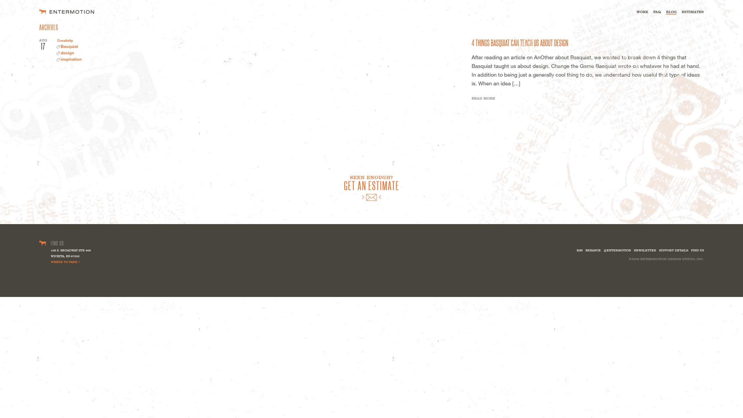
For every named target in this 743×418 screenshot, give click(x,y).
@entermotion (617, 250)
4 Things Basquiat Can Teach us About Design (520, 42)
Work (642, 12)
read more (483, 98)
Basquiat (69, 46)
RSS (580, 250)
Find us (697, 250)
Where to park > (66, 262)
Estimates (693, 12)
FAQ (657, 12)
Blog (671, 12)
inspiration (71, 59)
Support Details (673, 250)
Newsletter (645, 250)
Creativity (65, 40)
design (67, 52)
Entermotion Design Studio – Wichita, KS (66, 11)
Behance (593, 250)
